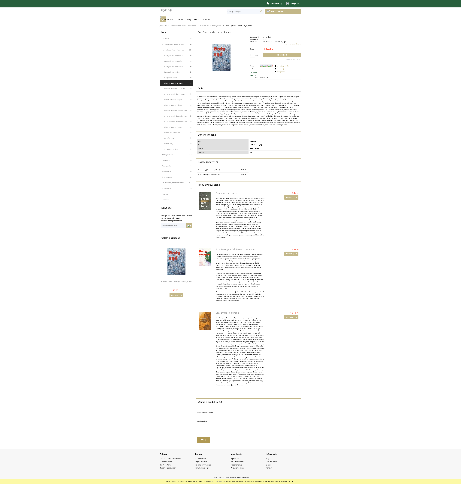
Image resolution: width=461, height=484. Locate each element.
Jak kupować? (200, 458)
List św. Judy (168, 144)
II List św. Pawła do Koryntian (174, 94)
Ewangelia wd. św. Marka (173, 61)
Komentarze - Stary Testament (173, 44)
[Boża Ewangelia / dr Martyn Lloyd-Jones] (206, 257)
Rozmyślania (166, 188)
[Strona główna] (163, 19)
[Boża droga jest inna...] (206, 201)
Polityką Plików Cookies (218, 481)
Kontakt (269, 468)
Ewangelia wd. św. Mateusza (174, 55)
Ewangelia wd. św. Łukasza (173, 67)
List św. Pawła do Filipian (173, 105)
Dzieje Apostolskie (170, 77)
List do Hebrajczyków (172, 132)
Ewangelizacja (167, 177)
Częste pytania (201, 462)
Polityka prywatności (203, 465)
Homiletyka (166, 160)
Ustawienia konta (237, 468)
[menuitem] (171, 19)
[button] (281, 66)
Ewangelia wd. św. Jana (172, 72)
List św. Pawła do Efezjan (173, 99)
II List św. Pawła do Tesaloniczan (175, 116)
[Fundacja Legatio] (259, 73)
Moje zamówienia (237, 462)
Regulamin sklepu (202, 468)
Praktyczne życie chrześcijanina (173, 183)
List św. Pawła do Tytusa (173, 127)
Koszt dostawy (165, 465)
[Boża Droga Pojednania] (206, 321)
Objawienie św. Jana (171, 149)
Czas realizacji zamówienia (170, 458)
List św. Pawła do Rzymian (173, 83)
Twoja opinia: (202, 421)
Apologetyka (166, 166)
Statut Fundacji (272, 462)
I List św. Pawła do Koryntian (174, 88)
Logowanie (234, 458)
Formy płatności (166, 462)
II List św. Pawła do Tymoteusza (175, 122)
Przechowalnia (236, 465)
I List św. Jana (169, 138)
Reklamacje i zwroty (168, 468)
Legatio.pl (166, 10)
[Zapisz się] (189, 225)
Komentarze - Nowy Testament (173, 50)
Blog (267, 458)
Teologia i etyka (167, 154)
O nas (268, 465)
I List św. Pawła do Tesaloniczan (175, 110)
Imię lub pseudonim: (205, 412)
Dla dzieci (165, 39)
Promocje (165, 199)
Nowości (165, 194)
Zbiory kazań (166, 171)
